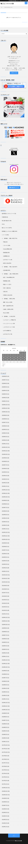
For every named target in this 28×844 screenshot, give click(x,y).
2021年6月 (4, 596)
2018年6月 (4, 723)
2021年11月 (4, 578)
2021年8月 (4, 589)
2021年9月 (4, 585)
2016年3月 (4, 819)
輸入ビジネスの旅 (7, 3)
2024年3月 (4, 479)
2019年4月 (4, 688)
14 (17, 357)
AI (2, 224)
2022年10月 (5, 539)
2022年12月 (5, 532)
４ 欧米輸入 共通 (6, 298)
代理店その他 (6, 295)
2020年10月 (5, 624)
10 (3, 357)
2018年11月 (4, 706)
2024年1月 (4, 486)
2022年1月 (4, 571)
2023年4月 (4, 518)
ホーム (14, 835)
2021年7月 (4, 592)
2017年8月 (4, 759)
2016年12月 (5, 787)
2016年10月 (5, 794)
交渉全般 (5, 270)
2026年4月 (4, 390)
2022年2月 (4, 567)
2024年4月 (4, 475)
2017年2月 (4, 780)
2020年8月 (4, 631)
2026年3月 (4, 394)
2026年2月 (4, 397)
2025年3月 (4, 436)
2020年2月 (4, 652)
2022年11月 (4, 535)
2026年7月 (4, 379)
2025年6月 (4, 426)
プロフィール (14, 73)
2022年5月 (4, 557)
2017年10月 (5, 752)
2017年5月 (4, 770)
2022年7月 (4, 550)
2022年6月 (4, 553)
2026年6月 (4, 383)
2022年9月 (4, 543)
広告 (4, 291)
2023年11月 (4, 493)
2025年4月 (4, 433)
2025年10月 (5, 411)
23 (24, 359)
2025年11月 (4, 408)
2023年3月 (4, 521)
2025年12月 (5, 404)
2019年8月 (4, 674)
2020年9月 (4, 628)
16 (24, 357)
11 (7, 357)
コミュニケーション (8, 323)
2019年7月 (4, 677)
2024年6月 (4, 468)
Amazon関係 (6, 249)
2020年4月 (4, 645)
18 (7, 359)
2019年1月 (4, 699)
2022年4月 (4, 560)
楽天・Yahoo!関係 (7, 277)
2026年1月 (4, 401)
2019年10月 (5, 667)
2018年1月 (4, 741)
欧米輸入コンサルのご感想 (8, 231)
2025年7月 (4, 422)
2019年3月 (4, 691)
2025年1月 (4, 443)
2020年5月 (4, 642)
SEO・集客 (6, 288)
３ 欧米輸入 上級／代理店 (8, 273)
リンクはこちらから (14, 164)
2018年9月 (4, 713)
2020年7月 (4, 635)
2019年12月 (5, 660)
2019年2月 (4, 695)
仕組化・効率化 (7, 309)
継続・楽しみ (6, 302)
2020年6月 (4, 638)
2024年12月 (5, 447)
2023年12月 (5, 489)
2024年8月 (4, 461)
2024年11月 (4, 450)
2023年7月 (4, 507)
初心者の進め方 (5, 220)
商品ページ (5, 284)
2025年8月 (4, 418)
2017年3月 (4, 777)
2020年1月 (4, 656)
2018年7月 (4, 720)
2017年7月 (4, 762)
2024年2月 (4, 482)
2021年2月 (4, 610)
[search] (26, 34)
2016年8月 (4, 801)
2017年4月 (4, 773)
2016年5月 (4, 812)
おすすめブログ (7, 334)
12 (10, 357)
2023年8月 (4, 504)
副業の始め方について (14, 187)
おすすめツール (7, 259)
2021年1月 (4, 613)
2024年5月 (4, 472)
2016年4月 (4, 816)
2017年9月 (4, 755)
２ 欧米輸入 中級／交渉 (8, 266)
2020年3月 (4, 649)
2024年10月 (5, 454)
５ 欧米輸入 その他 (7, 316)
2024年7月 (4, 465)
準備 (4, 241)
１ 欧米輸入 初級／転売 (8, 238)
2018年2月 (4, 738)
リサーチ (5, 245)
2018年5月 (4, 727)
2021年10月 (5, 582)
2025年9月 (4, 415)
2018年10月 (5, 709)
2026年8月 (4, 376)
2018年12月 (5, 702)
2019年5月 (4, 684)
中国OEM (4, 217)
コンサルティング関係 (8, 319)
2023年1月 (4, 528)
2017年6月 (4, 766)
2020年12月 (5, 617)
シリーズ (4, 234)
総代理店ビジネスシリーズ (8, 213)
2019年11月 (4, 663)
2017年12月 (5, 745)
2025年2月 (4, 440)
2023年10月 (5, 496)
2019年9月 (4, 670)
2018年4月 (4, 730)
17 (3, 359)
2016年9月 (4, 798)
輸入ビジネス (5, 227)
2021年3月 (4, 606)
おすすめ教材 (6, 330)
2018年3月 (4, 734)
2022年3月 (4, 564)
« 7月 (3, 365)
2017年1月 (4, 784)
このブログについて (8, 327)
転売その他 (5, 263)
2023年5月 (4, 514)
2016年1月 (4, 826)
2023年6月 (4, 511)
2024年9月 (4, 457)
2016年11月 (4, 791)
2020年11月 (4, 621)
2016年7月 (4, 805)
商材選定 (5, 280)
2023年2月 (4, 525)
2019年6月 (4, 681)
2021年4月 (4, 603)
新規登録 (5, 252)
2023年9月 (4, 500)
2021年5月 (4, 599)
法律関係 (5, 256)
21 (17, 359)
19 (10, 359)
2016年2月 (4, 823)
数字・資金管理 (7, 305)
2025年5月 (4, 429)
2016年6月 (4, 809)
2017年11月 (4, 748)
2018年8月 (4, 716)
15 (20, 357)
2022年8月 (4, 546)
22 (20, 359)
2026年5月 (4, 387)
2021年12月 (5, 574)
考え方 (4, 312)
